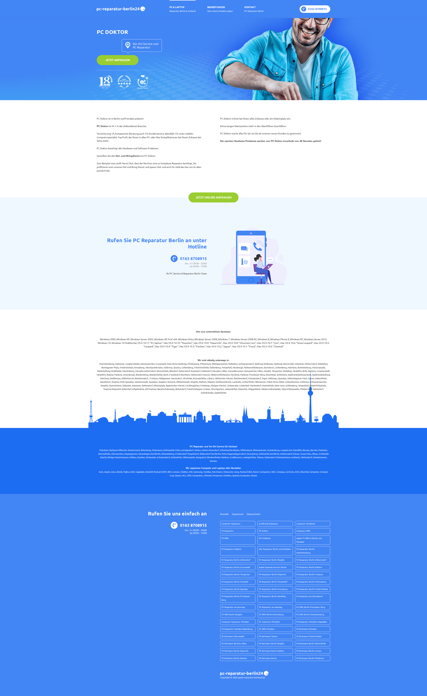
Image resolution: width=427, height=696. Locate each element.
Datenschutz (253, 513)
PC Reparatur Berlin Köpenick (272, 574)
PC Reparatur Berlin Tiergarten (236, 574)
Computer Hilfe (303, 530)
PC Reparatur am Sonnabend (309, 596)
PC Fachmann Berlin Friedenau (310, 658)
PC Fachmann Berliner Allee (234, 643)
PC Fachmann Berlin (268, 658)
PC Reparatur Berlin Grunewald (236, 567)
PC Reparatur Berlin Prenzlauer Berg (236, 598)
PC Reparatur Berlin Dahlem (309, 567)
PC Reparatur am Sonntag (233, 607)
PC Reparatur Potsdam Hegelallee (311, 621)
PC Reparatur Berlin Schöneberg (311, 581)
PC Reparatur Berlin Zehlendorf (236, 559)
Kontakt (254, 9)
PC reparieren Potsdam (269, 621)
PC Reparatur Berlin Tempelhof (273, 581)
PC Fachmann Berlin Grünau (308, 650)
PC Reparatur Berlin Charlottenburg (305, 551)
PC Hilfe (225, 538)
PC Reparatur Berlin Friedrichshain (312, 589)
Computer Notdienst (305, 523)
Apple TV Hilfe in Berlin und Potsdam (309, 540)
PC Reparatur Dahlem (231, 549)
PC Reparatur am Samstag (270, 607)
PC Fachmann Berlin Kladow (271, 650)
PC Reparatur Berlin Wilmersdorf (311, 559)
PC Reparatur (228, 530)
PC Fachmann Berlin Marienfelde (311, 643)
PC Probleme (265, 538)
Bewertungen (220, 9)
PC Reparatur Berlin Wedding (272, 596)
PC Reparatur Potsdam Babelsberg (237, 629)
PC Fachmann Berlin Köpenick (235, 650)
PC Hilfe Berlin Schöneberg (271, 614)
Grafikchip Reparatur (268, 523)
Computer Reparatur (231, 523)
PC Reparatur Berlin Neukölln (235, 581)
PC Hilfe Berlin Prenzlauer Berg (310, 607)
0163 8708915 (317, 9)
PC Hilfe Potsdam (266, 629)
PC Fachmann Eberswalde (233, 636)
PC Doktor (263, 530)
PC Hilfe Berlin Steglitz (232, 614)
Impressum (238, 513)
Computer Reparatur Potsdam (235, 621)
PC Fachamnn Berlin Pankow (234, 658)
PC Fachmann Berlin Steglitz (271, 643)
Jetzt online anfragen (214, 197)
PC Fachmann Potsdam (306, 629)
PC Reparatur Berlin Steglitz (272, 559)
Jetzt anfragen (117, 60)
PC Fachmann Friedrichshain (309, 636)
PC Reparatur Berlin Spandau (235, 589)
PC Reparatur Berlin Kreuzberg (273, 589)
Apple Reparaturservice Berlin (273, 567)
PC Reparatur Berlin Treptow (309, 574)
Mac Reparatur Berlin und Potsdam (275, 549)
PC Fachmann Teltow (268, 636)
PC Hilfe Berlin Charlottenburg (310, 614)
